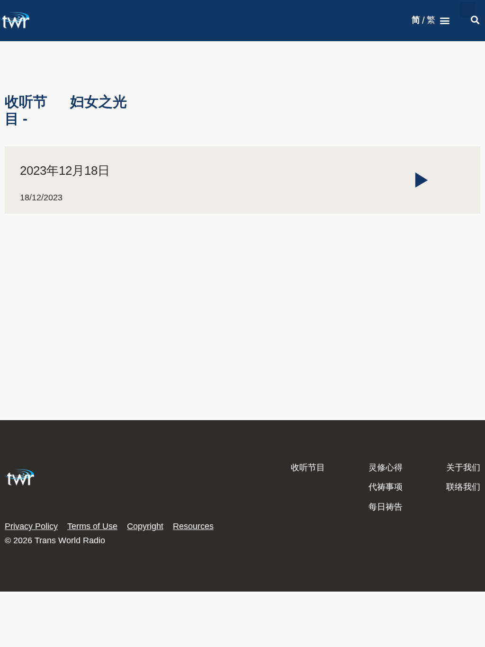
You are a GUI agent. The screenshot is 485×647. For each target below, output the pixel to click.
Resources (193, 526)
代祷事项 (385, 487)
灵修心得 (385, 467)
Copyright (145, 526)
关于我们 (463, 467)
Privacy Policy (31, 526)
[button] (445, 20)
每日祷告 (385, 507)
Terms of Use (92, 526)
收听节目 (308, 467)
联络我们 (463, 487)
